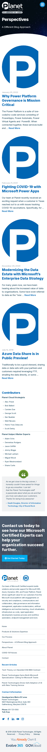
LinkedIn (13, 719)
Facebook (8, 719)
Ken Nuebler (10, 417)
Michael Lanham (11, 454)
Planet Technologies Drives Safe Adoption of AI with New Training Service (22, 684)
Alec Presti (9, 402)
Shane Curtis (10, 465)
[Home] (23, 7)
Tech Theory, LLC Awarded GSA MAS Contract (21, 670)
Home (4, 626)
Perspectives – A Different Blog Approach (19, 642)
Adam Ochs (9, 438)
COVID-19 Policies (9, 653)
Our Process (7, 637)
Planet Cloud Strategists (13, 397)
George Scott (10, 413)
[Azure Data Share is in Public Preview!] (23, 324)
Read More (14, 128)
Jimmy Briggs (10, 450)
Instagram (22, 719)
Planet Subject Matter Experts (16, 434)
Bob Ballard (9, 405)
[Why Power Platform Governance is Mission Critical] (23, 66)
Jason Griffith (10, 446)
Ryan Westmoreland (13, 461)
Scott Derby (10, 428)
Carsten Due (10, 409)
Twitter (3, 719)
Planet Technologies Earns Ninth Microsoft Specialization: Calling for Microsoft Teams (20, 676)
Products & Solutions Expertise (15, 632)
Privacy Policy (24, 734)
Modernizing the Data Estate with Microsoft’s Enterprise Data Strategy (23, 274)
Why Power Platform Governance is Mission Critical (21, 100)
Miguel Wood (10, 458)
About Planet (7, 647)
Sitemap (37, 734)
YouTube (17, 719)
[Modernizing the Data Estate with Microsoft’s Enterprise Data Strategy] (23, 240)
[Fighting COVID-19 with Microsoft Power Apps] (23, 157)
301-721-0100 (13, 710)
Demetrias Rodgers (13, 442)
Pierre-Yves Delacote (14, 425)
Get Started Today (16, 558)
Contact (5, 658)
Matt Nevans (10, 421)
